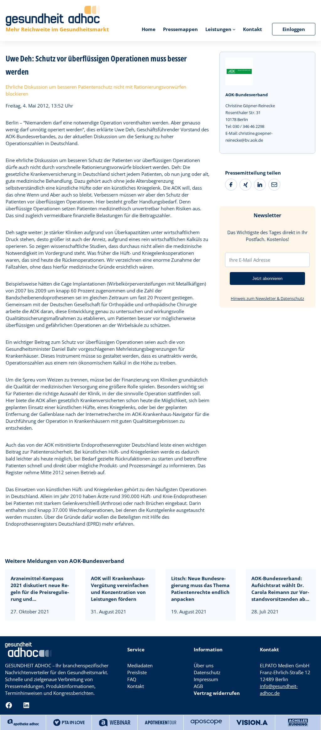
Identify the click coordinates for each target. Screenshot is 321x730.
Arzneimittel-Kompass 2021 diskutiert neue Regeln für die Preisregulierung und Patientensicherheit (40, 588)
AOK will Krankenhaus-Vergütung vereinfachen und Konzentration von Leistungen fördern (120, 588)
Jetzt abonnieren (267, 278)
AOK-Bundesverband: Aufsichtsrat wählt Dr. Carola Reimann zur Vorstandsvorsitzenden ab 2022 (280, 588)
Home (148, 29)
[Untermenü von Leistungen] (234, 29)
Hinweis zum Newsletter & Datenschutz (267, 298)
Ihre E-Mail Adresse (249, 260)
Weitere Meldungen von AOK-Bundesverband (64, 561)
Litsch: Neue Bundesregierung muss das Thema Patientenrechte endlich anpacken (200, 588)
